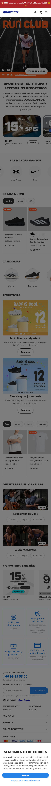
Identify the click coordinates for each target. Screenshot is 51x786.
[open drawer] (46, 12)
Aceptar (25, 775)
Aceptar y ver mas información (25, 780)
